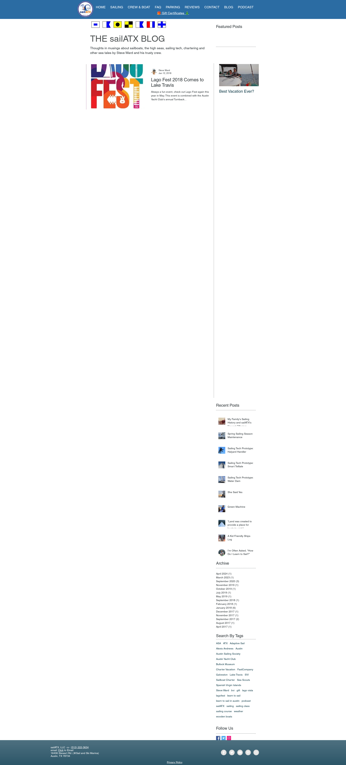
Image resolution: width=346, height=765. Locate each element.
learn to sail (233, 695)
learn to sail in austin (227, 700)
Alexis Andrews (224, 648)
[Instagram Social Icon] (229, 738)
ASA (218, 643)
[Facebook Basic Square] (218, 738)
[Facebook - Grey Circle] (224, 752)
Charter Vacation (225, 669)
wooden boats (224, 716)
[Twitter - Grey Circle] (232, 752)
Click (60, 750)
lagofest (220, 695)
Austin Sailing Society (228, 653)
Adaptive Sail (237, 643)
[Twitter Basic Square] (223, 738)
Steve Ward (222, 690)
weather (238, 711)
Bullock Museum (225, 664)
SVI (247, 674)
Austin (239, 648)
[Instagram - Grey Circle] (256, 752)
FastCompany (245, 669)
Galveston (222, 674)
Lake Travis (236, 674)
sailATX (220, 706)
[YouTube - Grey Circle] (240, 752)
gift (238, 690)
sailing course (224, 711)
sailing (230, 706)
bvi (232, 690)
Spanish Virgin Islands (228, 685)
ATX (225, 643)
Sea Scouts (243, 679)
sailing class (243, 706)
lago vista (247, 690)
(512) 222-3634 (80, 747)
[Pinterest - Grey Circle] (248, 752)
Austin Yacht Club (226, 659)
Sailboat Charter (225, 679)
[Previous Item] (225, 75)
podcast (246, 700)
